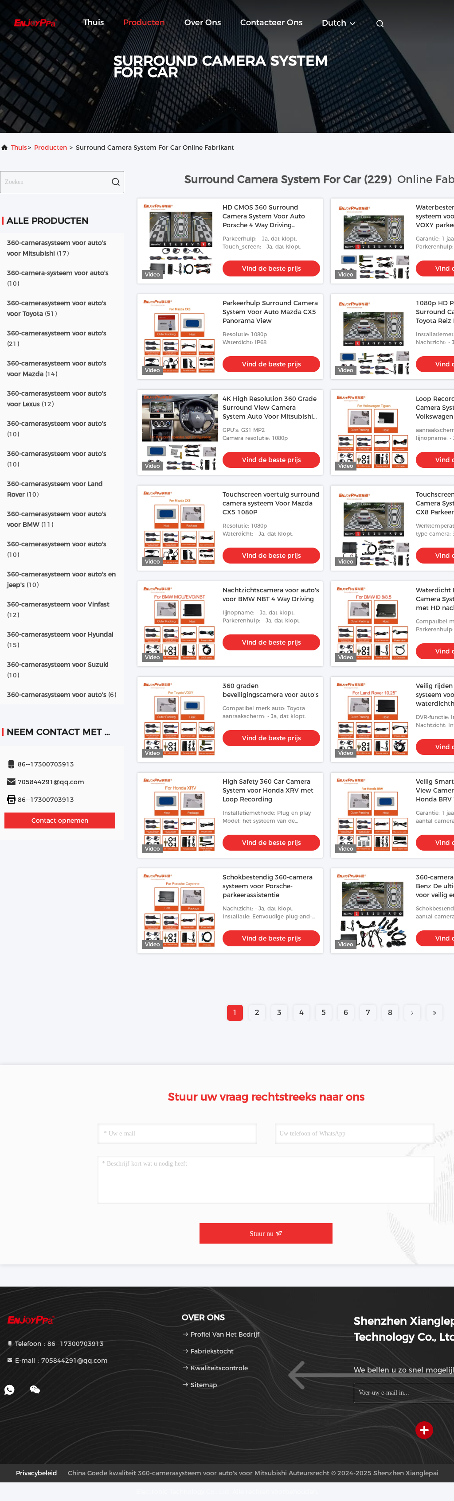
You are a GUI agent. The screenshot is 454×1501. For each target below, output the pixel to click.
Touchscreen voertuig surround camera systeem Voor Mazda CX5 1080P (271, 503)
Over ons (202, 22)
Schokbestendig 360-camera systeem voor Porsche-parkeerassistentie (268, 886)
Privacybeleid (36, 1473)
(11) (56, 519)
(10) (58, 278)
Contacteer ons (271, 22)
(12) (56, 398)
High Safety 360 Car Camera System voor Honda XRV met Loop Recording (268, 790)
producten (50, 148)
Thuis (93, 22)
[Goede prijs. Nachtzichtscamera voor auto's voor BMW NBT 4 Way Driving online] (180, 624)
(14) (56, 368)
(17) (56, 248)
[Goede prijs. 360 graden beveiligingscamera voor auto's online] (180, 719)
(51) (56, 308)
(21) (56, 338)
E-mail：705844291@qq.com (60, 1361)
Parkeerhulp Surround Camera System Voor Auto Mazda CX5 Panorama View (270, 312)
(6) (61, 695)
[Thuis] (35, 22)
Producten (144, 22)
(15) (60, 639)
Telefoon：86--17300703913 (58, 1344)
